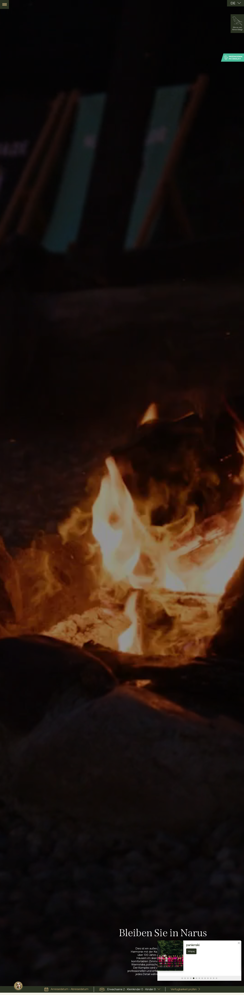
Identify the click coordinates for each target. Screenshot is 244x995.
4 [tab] (190, 978)
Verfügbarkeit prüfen (184, 989)
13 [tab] (216, 978)
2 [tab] (185, 978)
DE (233, 3)
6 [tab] (196, 978)
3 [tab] (188, 978)
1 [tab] (182, 978)
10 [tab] (208, 978)
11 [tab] (210, 978)
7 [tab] (199, 978)
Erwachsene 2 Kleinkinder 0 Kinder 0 (131, 989)
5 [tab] (193, 978)
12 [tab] (213, 978)
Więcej (191, 951)
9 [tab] (205, 978)
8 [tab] (202, 978)
